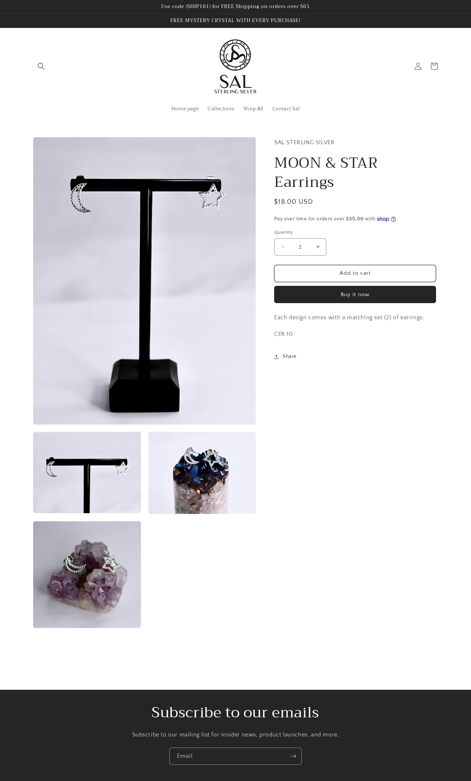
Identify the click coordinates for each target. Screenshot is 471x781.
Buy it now (355, 294)
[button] (41, 66)
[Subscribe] (293, 756)
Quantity (283, 232)
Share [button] (290, 356)
